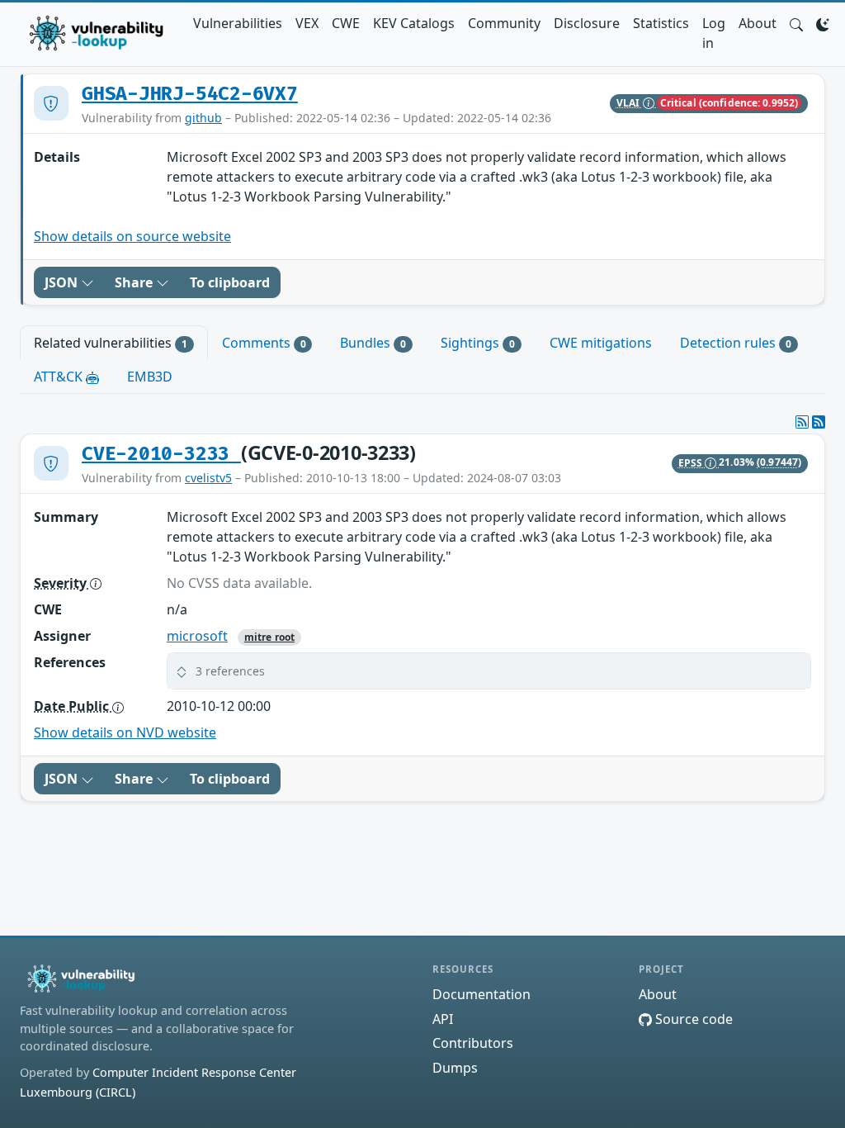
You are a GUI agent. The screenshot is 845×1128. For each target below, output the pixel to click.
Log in (713, 33)
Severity (62, 583)
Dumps (455, 1068)
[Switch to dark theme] (823, 23)
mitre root (269, 637)
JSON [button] (63, 282)
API (442, 1019)
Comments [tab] (264, 343)
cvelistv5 (208, 478)
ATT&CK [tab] (60, 376)
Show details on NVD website (125, 732)
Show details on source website (132, 236)
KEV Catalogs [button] (414, 23)
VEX (307, 23)
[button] (796, 23)
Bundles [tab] (373, 343)
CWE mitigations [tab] (601, 343)
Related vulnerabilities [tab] (110, 343)
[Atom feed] (802, 422)
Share (135, 282)
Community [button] (504, 23)
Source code (692, 1019)
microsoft (197, 636)
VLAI (629, 103)
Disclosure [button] (587, 23)
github (203, 118)
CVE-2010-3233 (161, 454)
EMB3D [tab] (149, 376)
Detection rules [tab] (735, 343)
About (758, 23)
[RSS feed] (818, 422)
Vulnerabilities (237, 23)
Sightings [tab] (478, 343)
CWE (346, 23)
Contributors (472, 1043)
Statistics (661, 23)
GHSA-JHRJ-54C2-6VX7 (190, 94)
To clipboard (230, 282)
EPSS (692, 463)
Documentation (481, 994)
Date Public (73, 706)
